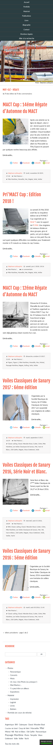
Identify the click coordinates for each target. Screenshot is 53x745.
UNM (35, 225)
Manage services (46, 741)
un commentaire (26, 269)
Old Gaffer (14, 449)
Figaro (10, 362)
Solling (26, 365)
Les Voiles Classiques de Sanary (23, 446)
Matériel (11, 695)
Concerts (13, 675)
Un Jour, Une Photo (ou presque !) (23, 682)
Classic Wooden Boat (25, 443)
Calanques (23, 725)
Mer (26, 179)
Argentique (9, 725)
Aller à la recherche (26, 38)
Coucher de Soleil (11, 728)
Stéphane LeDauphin (15, 173)
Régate (30, 179)
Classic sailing (12, 443)
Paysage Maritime (12, 365)
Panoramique (15, 672)
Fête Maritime (12, 179)
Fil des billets (9, 94)
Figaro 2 (16, 362)
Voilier (40, 179)
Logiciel (13, 702)
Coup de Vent (24, 728)
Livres (12, 706)
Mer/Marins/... (18, 176)
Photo (26, 735)
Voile (35, 179)
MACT (33, 222)
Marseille (21, 179)
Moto (12, 679)
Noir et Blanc (10, 533)
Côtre (40, 443)
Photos (10, 668)
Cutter (35, 443)
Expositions (14, 692)
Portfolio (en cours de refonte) (20, 713)
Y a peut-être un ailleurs (19, 689)
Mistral (42, 362)
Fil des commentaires (24, 94)
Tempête (33, 735)
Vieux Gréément (29, 449)
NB (42, 530)
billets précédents (11, 633)
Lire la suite (7, 155)
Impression (14, 699)
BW (9, 527)
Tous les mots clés (12, 744)
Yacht (13, 535)
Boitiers (13, 709)
